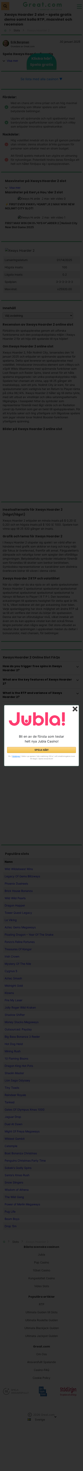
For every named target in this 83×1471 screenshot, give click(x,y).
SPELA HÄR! (41, 750)
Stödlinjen (16, 756)
